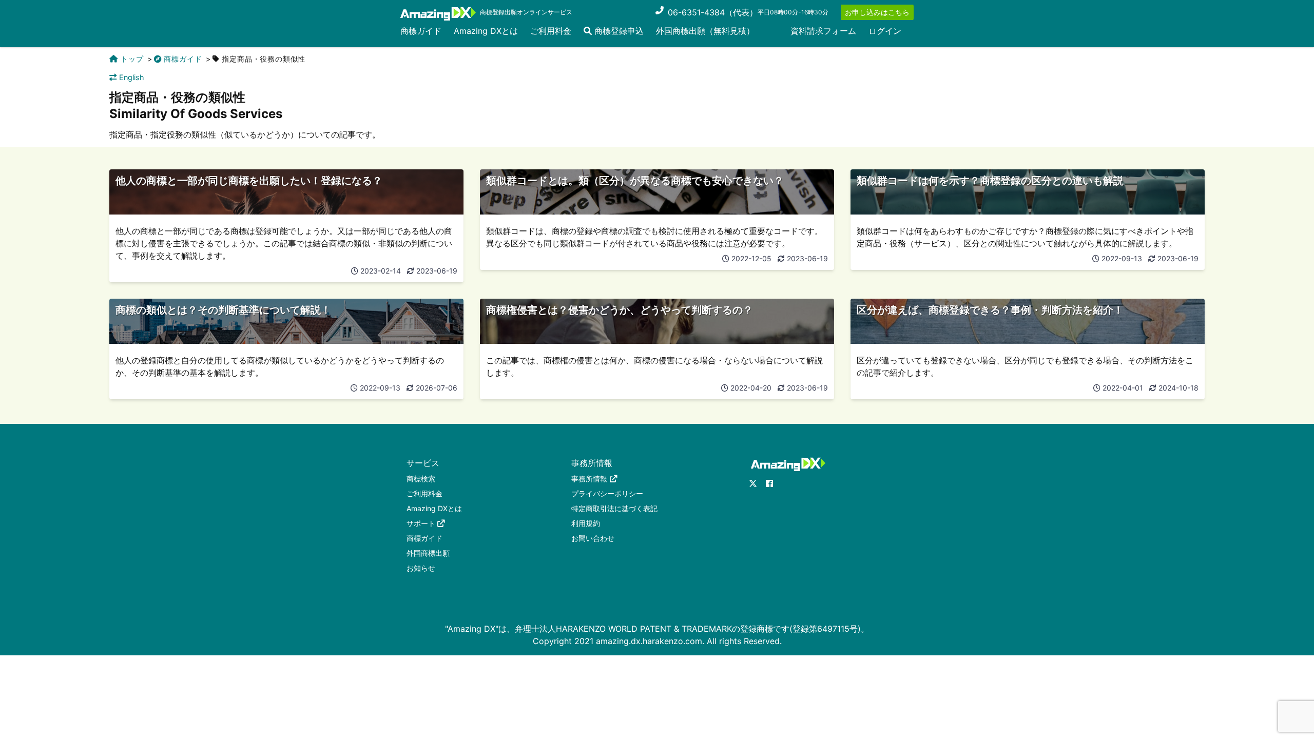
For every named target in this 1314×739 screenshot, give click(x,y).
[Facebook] (769, 483)
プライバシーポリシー (607, 493)
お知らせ (421, 567)
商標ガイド (420, 31)
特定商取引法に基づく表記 (614, 508)
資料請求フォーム (823, 31)
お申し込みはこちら (877, 12)
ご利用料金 (550, 31)
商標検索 (421, 478)
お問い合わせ (592, 538)
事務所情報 (589, 478)
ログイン (884, 31)
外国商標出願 (428, 553)
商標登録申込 (618, 31)
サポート (421, 523)
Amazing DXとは (486, 31)
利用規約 (585, 523)
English (131, 77)
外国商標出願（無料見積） (705, 31)
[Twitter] (753, 483)
